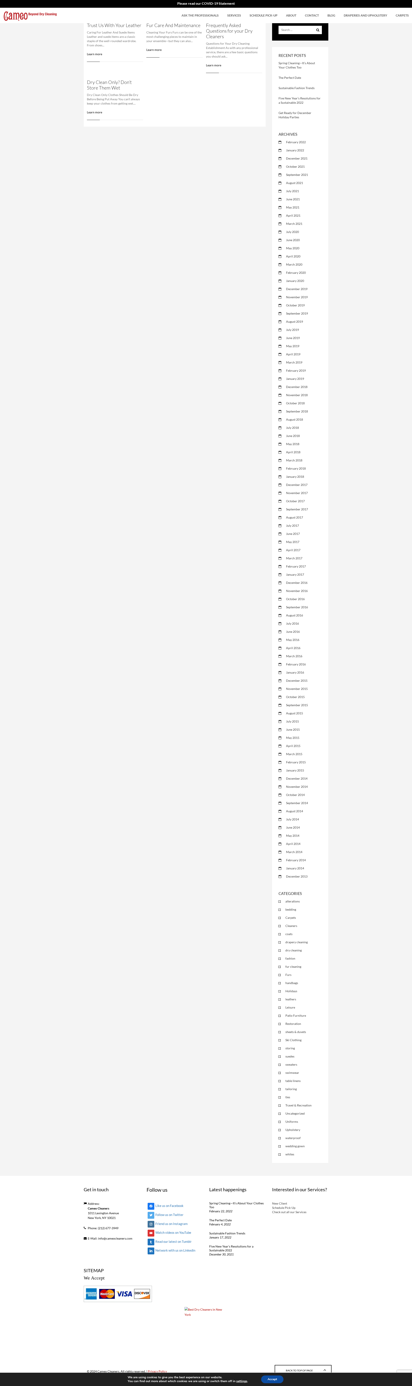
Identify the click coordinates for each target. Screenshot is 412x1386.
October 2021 (295, 166)
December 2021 (296, 158)
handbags (291, 983)
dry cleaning (293, 950)
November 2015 (297, 689)
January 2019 (295, 378)
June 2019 (293, 338)
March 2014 (294, 852)
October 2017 (295, 501)
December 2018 (296, 387)
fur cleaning (293, 966)
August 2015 (294, 713)
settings (241, 1381)
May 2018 (292, 444)
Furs (288, 975)
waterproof (293, 1138)
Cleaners (291, 926)
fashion (290, 958)
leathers (290, 999)
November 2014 (297, 786)
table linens (293, 1081)
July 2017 (292, 525)
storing (290, 1048)
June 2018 (293, 436)
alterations (292, 901)
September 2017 (297, 509)
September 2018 (297, 411)
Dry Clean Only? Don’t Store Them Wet (109, 85)
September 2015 (297, 705)
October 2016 (295, 599)
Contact (312, 15)
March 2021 (294, 223)
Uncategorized (295, 1113)
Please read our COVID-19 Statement (206, 3)
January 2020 (295, 281)
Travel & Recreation (298, 1105)
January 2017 (295, 574)
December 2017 (296, 485)
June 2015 (293, 729)
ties (287, 1097)
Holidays (291, 991)
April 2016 (293, 648)
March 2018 (294, 460)
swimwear (292, 1072)
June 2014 (293, 827)
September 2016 (297, 607)
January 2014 (295, 868)
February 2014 (296, 860)
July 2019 (292, 330)
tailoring (291, 1089)
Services (234, 15)
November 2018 (297, 395)
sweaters (291, 1064)
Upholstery (292, 1130)
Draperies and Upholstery (365, 15)
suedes (289, 1056)
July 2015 (292, 721)
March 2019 (294, 362)
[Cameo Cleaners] (30, 15)
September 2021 (297, 174)
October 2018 (295, 403)
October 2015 (295, 697)
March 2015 (294, 754)
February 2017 (296, 566)
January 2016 (295, 672)
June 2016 (293, 631)
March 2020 (294, 264)
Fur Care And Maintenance (173, 25)
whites (289, 1154)
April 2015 (293, 746)
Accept (272, 1379)
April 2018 (293, 452)
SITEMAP (94, 1270)
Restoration (293, 1023)
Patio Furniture (295, 1015)
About (291, 15)
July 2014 (292, 819)
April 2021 (293, 215)
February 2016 (296, 664)
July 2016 (292, 623)
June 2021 (293, 199)
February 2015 (296, 762)
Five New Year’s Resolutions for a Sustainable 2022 (231, 1248)
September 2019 (297, 313)
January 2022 (295, 150)
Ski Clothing (293, 1040)
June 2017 (293, 534)
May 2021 (292, 207)
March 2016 (294, 656)
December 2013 (296, 876)
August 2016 (294, 615)
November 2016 (297, 591)
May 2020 (292, 248)
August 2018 (294, 419)
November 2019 (297, 297)
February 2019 (296, 370)
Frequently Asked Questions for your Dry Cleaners (229, 30)
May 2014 (292, 835)
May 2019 (292, 346)
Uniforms (291, 1121)
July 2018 (292, 427)
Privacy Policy (157, 1371)
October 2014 (295, 795)
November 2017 (297, 493)
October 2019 (295, 305)
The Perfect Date (290, 77)
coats (288, 934)
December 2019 (296, 289)
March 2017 (294, 558)
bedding (290, 909)
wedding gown (295, 1146)
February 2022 (296, 142)
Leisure (290, 1007)
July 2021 (292, 191)
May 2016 (292, 640)
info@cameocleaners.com (115, 1238)
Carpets (402, 15)
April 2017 (293, 550)
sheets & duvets (295, 1032)
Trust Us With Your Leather (114, 25)
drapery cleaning (296, 942)
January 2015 (295, 770)
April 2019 (293, 354)
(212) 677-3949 (108, 1228)
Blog (331, 15)
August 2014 (294, 811)
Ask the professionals (200, 15)
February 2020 (296, 272)
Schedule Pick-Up (263, 15)
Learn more (94, 54)
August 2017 (294, 517)
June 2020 (293, 240)
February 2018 (296, 468)
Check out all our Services (289, 1212)
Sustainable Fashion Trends (297, 88)
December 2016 (296, 582)
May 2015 (292, 737)
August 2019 (294, 321)
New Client (279, 1203)
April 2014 (293, 844)
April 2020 (293, 256)
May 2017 (292, 542)
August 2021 (294, 183)
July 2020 (292, 232)
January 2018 (295, 476)
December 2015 (296, 680)
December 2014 (296, 778)
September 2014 (297, 803)
